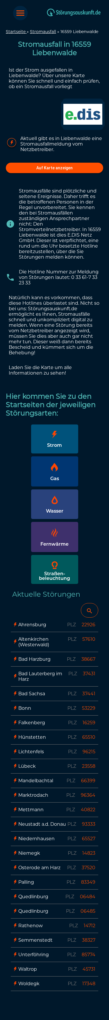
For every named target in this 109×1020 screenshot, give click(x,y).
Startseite (16, 31)
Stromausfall (43, 31)
